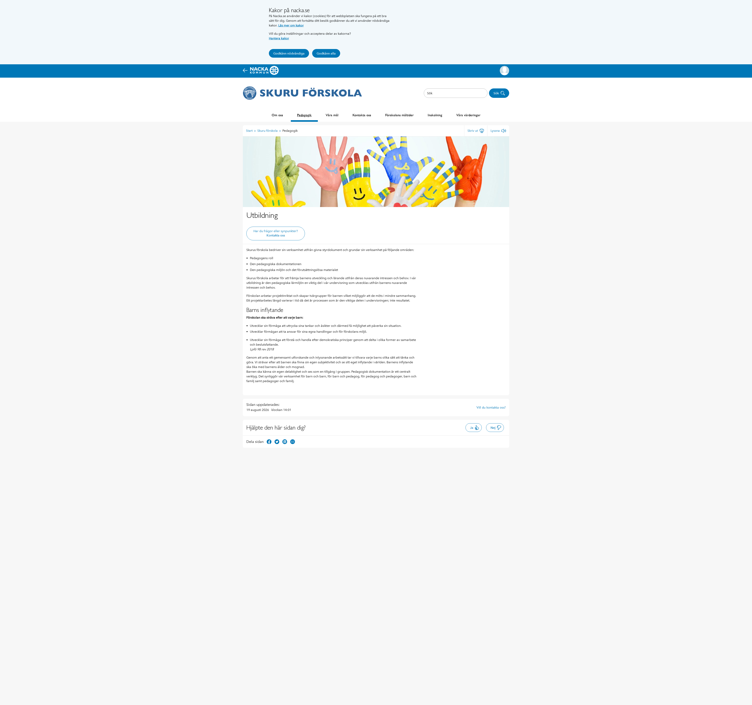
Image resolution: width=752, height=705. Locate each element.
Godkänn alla (326, 53)
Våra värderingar (468, 115)
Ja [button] (471, 428)
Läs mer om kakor (291, 25)
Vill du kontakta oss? (491, 407)
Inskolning (435, 115)
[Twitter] (277, 441)
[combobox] (455, 93)
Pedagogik (304, 115)
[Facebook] (269, 441)
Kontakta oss (361, 115)
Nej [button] (493, 428)
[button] (504, 70)
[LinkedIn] (284, 441)
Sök (496, 93)
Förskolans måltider (399, 115)
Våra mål (332, 115)
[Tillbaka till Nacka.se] (261, 70)
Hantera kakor (279, 38)
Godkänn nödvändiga (289, 53)
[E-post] (292, 441)
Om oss (277, 115)
